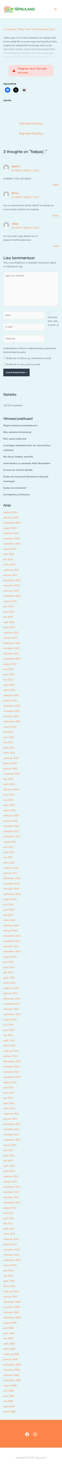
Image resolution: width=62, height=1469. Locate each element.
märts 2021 (9, 752)
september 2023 (12, 596)
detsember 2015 (12, 936)
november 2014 (11, 1003)
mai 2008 (8, 1401)
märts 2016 (9, 920)
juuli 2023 (8, 606)
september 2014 (12, 1014)
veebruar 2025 (11, 533)
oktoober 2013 (11, 1071)
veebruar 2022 (11, 695)
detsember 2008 (12, 1364)
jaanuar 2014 (10, 1056)
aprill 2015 (9, 977)
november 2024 (11, 538)
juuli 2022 (8, 669)
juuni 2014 (8, 1030)
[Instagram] (35, 1434)
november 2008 (11, 1369)
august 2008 (10, 1385)
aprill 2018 (9, 805)
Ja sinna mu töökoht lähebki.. (18, 470)
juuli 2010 (8, 1270)
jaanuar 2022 (10, 700)
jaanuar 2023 (10, 637)
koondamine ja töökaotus (16, 494)
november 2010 (11, 1249)
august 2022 (10, 664)
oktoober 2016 (11, 888)
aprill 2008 (9, 1406)
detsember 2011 (12, 1186)
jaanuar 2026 (10, 512)
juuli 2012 (8, 1150)
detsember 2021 (12, 705)
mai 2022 (8, 679)
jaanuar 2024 (10, 575)
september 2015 (12, 951)
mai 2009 (8, 1338)
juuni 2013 (8, 1092)
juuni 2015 (8, 967)
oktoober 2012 (11, 1134)
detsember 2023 (12, 580)
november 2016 (11, 883)
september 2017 (12, 836)
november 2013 (11, 1066)
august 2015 (10, 956)
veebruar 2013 (11, 1113)
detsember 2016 (12, 878)
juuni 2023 (8, 611)
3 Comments (9, 29)
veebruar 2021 (11, 758)
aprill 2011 (9, 1228)
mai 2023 (8, 616)
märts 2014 (9, 1045)
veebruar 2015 (11, 988)
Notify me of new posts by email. (23, 364)
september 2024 (12, 543)
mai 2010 (8, 1275)
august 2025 (10, 528)
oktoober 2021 (11, 716)
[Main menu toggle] (55, 9)
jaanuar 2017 (10, 873)
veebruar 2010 (11, 1291)
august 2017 (10, 841)
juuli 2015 (8, 962)
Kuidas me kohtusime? (14, 488)
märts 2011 (9, 1233)
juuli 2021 (8, 732)
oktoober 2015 (11, 946)
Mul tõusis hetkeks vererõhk (18, 456)
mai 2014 (8, 1035)
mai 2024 (8, 559)
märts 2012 (9, 1171)
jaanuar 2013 (10, 1118)
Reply (56, 184)
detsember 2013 (12, 1061)
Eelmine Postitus (31, 123)
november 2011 (11, 1192)
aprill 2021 (9, 747)
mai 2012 (8, 1160)
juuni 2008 (8, 1396)
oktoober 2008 (11, 1375)
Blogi (21, 29)
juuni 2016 (8, 909)
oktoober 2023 (11, 590)
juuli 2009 (8, 1328)
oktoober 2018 (11, 789)
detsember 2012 (12, 1124)
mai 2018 (8, 800)
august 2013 (10, 1082)
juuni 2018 (8, 794)
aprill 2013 (9, 1103)
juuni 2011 (8, 1218)
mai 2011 (8, 1223)
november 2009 (11, 1307)
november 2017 (11, 826)
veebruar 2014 (11, 1051)
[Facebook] (27, 1434)
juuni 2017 (8, 852)
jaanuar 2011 (10, 1244)
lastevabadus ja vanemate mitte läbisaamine (26, 463)
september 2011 (12, 1202)
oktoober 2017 (11, 831)
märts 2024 (9, 564)
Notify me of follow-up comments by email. (28, 358)
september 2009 (12, 1317)
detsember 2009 (12, 1302)
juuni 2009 (8, 1333)
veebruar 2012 (11, 1176)
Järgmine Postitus (31, 133)
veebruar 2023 (11, 632)
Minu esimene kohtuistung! (17, 432)
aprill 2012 (9, 1166)
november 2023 (11, 585)
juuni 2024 (8, 554)
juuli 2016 (8, 904)
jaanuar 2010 (10, 1296)
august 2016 (10, 899)
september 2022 (12, 658)
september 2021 (12, 721)
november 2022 (11, 648)
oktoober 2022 (11, 653)
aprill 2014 (9, 1040)
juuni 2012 (8, 1155)
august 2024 (10, 549)
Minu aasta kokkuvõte (14, 438)
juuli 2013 (8, 1087)
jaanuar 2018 (10, 820)
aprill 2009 (9, 1343)
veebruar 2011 (11, 1239)
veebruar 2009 (11, 1354)
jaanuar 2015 (10, 993)
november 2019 (11, 773)
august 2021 (10, 726)
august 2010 (10, 1265)
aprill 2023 (9, 622)
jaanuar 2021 (10, 763)
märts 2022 (9, 690)
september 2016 (12, 894)
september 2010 (12, 1260)
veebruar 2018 (11, 815)
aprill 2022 (9, 685)
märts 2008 (9, 1411)
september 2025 (12, 522)
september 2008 (12, 1380)
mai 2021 (8, 742)
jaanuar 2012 (10, 1181)
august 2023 (10, 601)
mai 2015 (8, 972)
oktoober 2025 (11, 517)
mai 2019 (8, 779)
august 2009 (10, 1322)
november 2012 (11, 1129)
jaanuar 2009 (10, 1359)
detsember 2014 (12, 998)
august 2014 (10, 1019)
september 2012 (12, 1139)
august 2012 (10, 1145)
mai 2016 (8, 915)
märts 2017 (9, 862)
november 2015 (11, 941)
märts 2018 (9, 810)
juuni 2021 (8, 737)
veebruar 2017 (11, 867)
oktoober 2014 (11, 1009)
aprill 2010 (9, 1281)
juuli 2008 (8, 1390)
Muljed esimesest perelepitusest (20, 425)
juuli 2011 (8, 1213)
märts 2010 (9, 1286)
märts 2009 (9, 1348)
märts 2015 (9, 982)
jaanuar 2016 (10, 930)
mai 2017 (8, 857)
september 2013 (12, 1077)
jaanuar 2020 (10, 768)
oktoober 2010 (11, 1254)
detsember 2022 (12, 643)
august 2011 (10, 1207)
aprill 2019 (9, 784)
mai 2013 (8, 1098)
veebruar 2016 (11, 925)
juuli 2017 (8, 847)
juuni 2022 (8, 674)
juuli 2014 (8, 1024)
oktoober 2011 (11, 1197)
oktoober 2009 (11, 1312)
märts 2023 (9, 627)
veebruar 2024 (11, 569)
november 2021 (11, 711)
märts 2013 (9, 1108)
